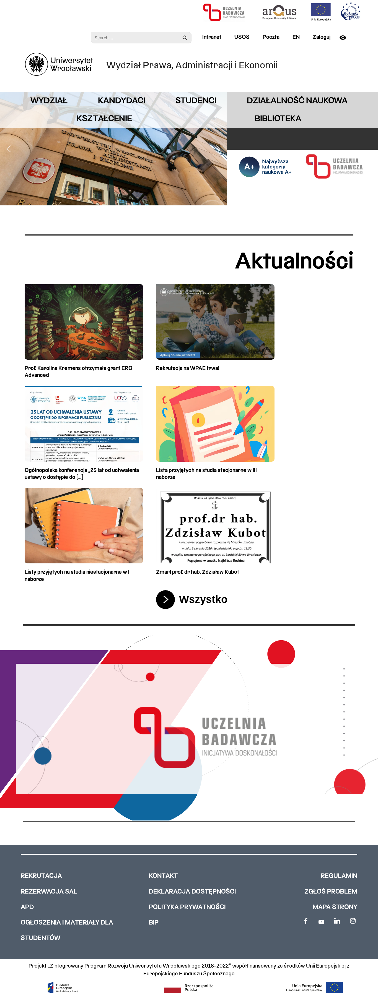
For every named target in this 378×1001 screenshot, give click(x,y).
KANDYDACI (121, 101)
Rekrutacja (41, 876)
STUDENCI (195, 101)
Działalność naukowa (297, 101)
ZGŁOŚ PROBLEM (330, 892)
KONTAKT (163, 876)
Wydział (49, 101)
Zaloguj (321, 37)
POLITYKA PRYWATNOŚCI (187, 907)
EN (296, 37)
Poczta (271, 37)
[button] (8, 148)
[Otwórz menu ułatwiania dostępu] (345, 38)
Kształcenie (104, 119)
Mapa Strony (335, 907)
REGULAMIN (339, 876)
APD (27, 907)
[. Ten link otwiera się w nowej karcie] (305, 921)
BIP (154, 923)
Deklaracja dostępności (192, 892)
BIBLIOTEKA (278, 119)
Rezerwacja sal (49, 892)
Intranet (211, 37)
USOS (242, 37)
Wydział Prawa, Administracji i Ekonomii (192, 66)
